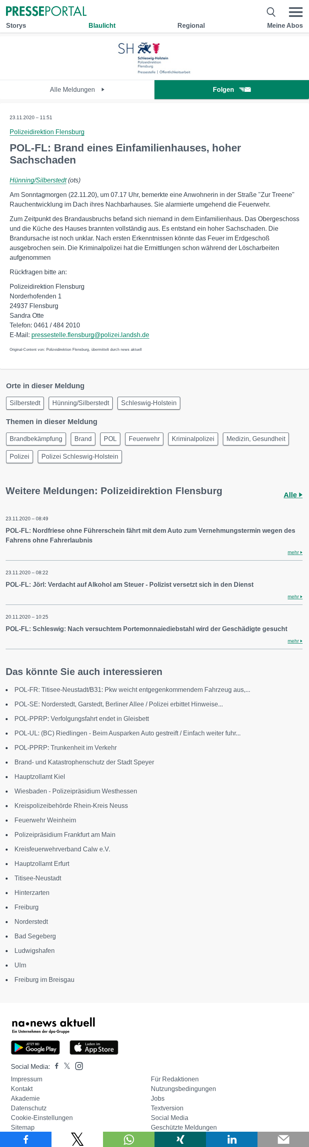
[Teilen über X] (77, 1139)
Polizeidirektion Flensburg (47, 131)
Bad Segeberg (35, 936)
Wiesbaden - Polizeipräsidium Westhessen (75, 791)
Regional (191, 25)
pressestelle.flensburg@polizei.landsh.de (90, 334)
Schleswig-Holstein (149, 403)
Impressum (26, 1079)
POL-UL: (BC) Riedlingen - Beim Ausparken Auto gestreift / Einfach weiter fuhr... (127, 733)
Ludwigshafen (34, 950)
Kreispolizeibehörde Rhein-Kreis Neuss (71, 805)
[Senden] (283, 1139)
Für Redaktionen (175, 1079)
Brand (83, 438)
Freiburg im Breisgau (44, 979)
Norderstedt (31, 921)
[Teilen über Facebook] (26, 1139)
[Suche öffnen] (271, 12)
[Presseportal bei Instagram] (76, 1065)
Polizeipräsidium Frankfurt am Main (64, 834)
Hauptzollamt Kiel (39, 776)
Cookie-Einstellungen (42, 1117)
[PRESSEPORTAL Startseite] (46, 12)
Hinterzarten (31, 892)
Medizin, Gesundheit (256, 438)
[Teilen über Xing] (180, 1139)
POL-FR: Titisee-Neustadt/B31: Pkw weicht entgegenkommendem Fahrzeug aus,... (132, 689)
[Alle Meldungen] (154, 72)
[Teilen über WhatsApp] (128, 1139)
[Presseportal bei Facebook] (54, 1066)
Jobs (158, 1098)
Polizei (19, 456)
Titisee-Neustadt (37, 878)
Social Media (169, 1117)
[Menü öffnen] (295, 12)
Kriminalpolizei (193, 438)
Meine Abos (285, 25)
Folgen (223, 89)
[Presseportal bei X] (64, 1066)
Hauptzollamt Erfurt (41, 863)
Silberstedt (25, 403)
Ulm (20, 965)
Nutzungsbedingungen (183, 1088)
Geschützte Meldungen (184, 1127)
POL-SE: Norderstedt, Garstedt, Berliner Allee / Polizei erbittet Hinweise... (118, 704)
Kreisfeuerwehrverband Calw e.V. (62, 849)
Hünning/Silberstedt (38, 180)
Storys (16, 25)
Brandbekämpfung (36, 438)
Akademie (25, 1098)
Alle (291, 495)
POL (110, 438)
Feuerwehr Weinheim (45, 820)
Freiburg (26, 907)
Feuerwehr (144, 438)
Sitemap (23, 1127)
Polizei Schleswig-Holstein (79, 456)
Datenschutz (29, 1108)
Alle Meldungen (73, 89)
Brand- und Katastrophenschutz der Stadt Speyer (84, 762)
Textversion (167, 1108)
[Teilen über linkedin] (232, 1139)
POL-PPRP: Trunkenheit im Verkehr (65, 747)
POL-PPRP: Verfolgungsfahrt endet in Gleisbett (81, 718)
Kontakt (22, 1088)
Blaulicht (102, 25)
